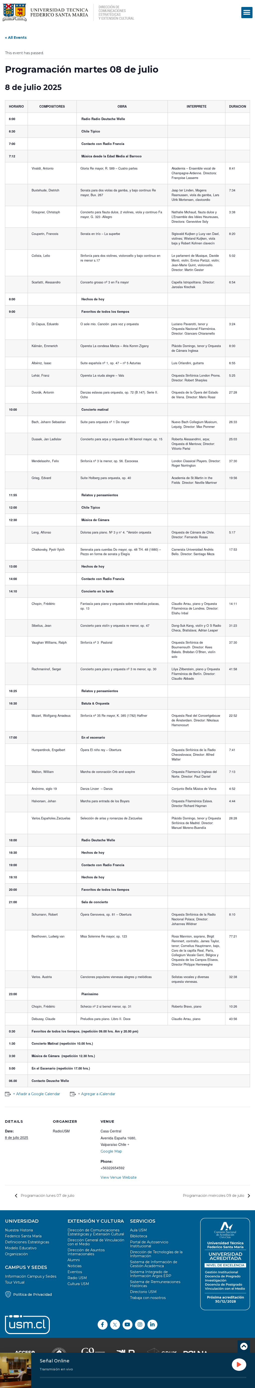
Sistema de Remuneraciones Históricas (155, 1284)
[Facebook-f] (103, 1325)
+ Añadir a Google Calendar (36, 1094)
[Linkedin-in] (152, 1325)
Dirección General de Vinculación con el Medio (95, 1242)
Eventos (74, 1272)
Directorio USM (143, 1292)
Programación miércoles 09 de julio (214, 1195)
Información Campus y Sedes (30, 1276)
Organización (16, 1254)
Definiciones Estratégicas (27, 1242)
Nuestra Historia (19, 1230)
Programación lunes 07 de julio (47, 1195)
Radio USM (77, 1278)
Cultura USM (78, 1284)
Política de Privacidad (32, 1294)
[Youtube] (127, 1325)
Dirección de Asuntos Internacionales (86, 1252)
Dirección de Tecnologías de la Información (156, 1254)
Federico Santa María (23, 1236)
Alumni (73, 1260)
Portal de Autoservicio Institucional (149, 1244)
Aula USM (138, 1230)
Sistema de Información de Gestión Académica (153, 1264)
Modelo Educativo (21, 1248)
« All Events (16, 37)
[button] (247, 12)
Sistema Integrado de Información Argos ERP (150, 1274)
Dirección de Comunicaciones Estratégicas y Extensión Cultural (95, 1232)
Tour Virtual (14, 1282)
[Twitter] (115, 1325)
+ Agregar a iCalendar (96, 1094)
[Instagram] (140, 1325)
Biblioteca (138, 1236)
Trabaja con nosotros (148, 1298)
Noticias (74, 1266)
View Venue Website (119, 1177)
